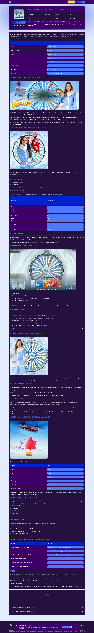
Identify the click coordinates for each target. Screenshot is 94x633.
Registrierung (80, 2)
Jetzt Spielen (19, 22)
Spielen (71, 2)
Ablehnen (75, 626)
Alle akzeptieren (66, 626)
